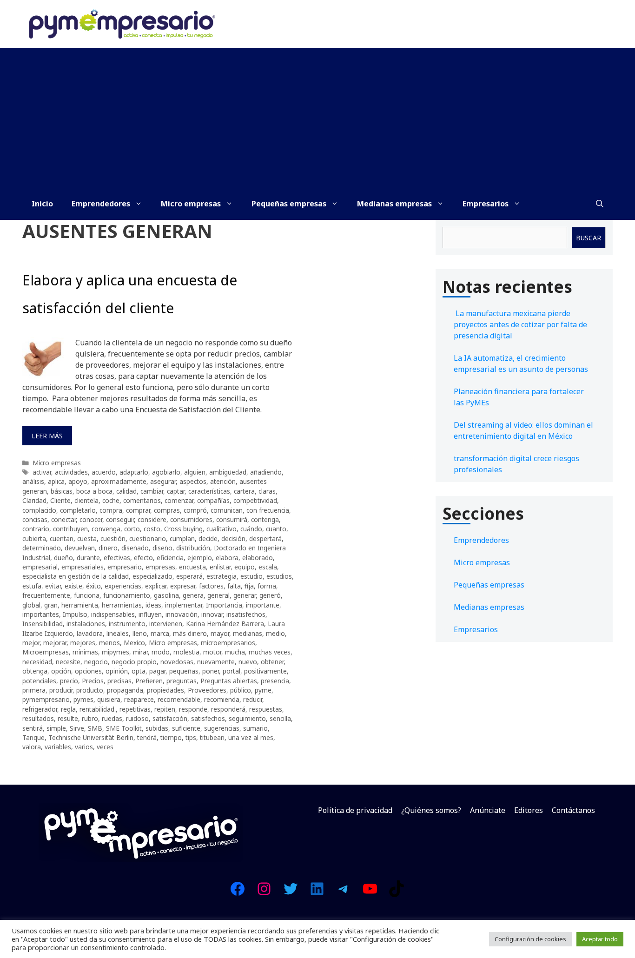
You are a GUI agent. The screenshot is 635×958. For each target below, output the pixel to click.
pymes (83, 699)
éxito (93, 585)
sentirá (32, 728)
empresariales (82, 566)
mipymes (115, 651)
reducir (252, 699)
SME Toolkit (124, 728)
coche (110, 500)
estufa (31, 585)
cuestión (113, 538)
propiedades (165, 690)
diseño (162, 547)
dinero (108, 547)
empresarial (40, 566)
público (240, 690)
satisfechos (208, 718)
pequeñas (183, 671)
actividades (71, 472)
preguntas (181, 680)
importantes (40, 614)
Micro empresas (191, 203)
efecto (143, 557)
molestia (186, 651)
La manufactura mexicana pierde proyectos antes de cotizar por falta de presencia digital (520, 324)
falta (234, 585)
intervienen (165, 623)
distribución (193, 547)
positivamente (265, 671)
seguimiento (247, 718)
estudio (251, 576)
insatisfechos (245, 614)
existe (73, 585)
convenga (106, 528)
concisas (34, 519)
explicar (155, 585)
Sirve (77, 728)
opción (61, 671)
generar (244, 595)
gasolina (166, 595)
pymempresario (46, 699)
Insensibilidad (42, 623)
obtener (272, 661)
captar (176, 491)
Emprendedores (101, 203)
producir (61, 690)
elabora (227, 557)
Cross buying (183, 528)
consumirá (231, 519)
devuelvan (80, 547)
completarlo (78, 510)
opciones (88, 671)
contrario (35, 528)
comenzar (179, 500)
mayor (220, 633)
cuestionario (147, 538)
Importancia (224, 605)
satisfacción (169, 718)
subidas (157, 728)
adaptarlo (133, 472)
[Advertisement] (317, 118)
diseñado (135, 547)
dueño (63, 557)
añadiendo (266, 472)
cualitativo (221, 528)
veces (105, 746)
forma (267, 585)
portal (231, 671)
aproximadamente (118, 481)
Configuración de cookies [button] (530, 939)
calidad (126, 491)
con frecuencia (267, 510)
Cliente (60, 500)
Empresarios (486, 203)
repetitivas (135, 709)
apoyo (77, 481)
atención (223, 481)
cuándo (251, 528)
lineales (117, 633)
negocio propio (134, 661)
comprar (138, 510)
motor (212, 651)
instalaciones (85, 623)
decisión (233, 538)
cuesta (87, 538)
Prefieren (149, 680)
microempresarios (228, 642)
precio (69, 680)
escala (267, 566)
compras (167, 510)
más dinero (190, 633)
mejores (82, 642)
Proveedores (207, 690)
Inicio (42, 203)
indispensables (113, 614)
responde (193, 709)
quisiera (108, 699)
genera (193, 595)
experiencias (123, 585)
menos (109, 642)
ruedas (112, 718)
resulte (68, 718)
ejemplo (199, 557)
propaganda (125, 690)
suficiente (186, 728)
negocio (96, 661)
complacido (39, 510)
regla (68, 709)
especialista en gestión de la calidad (75, 576)
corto (132, 528)
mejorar (54, 642)
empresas (160, 566)
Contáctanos (573, 810)
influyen (150, 614)
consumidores (191, 519)
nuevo (247, 661)
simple (56, 728)
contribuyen (70, 528)
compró (195, 510)
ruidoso (137, 718)
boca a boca (94, 491)
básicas (62, 491)
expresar (182, 585)
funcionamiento (126, 595)
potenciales (39, 680)
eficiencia (170, 557)
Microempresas (45, 651)
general (218, 595)
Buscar (588, 237)
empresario (124, 566)
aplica (56, 481)
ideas (153, 605)
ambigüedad (227, 472)
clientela (86, 500)
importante (262, 605)
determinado (41, 547)
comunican (227, 510)
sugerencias (221, 728)
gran (51, 605)
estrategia (221, 576)
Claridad (34, 500)
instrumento (127, 623)
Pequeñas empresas (288, 203)
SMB (95, 728)
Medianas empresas (394, 203)
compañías (213, 500)
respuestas (265, 709)
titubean (212, 737)
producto (89, 690)
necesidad (37, 661)
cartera (244, 491)
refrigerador (39, 709)
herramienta (79, 605)
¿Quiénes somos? (431, 810)
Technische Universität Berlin (90, 737)
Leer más (47, 435)
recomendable (179, 699)
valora (31, 746)
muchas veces (270, 651)
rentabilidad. (97, 709)
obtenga (34, 671)
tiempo (171, 737)
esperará (189, 576)
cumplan (182, 538)
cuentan (61, 538)
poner (210, 671)
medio (275, 633)
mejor (31, 642)
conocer (90, 519)
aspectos (192, 481)
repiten (164, 709)
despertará (265, 538)
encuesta (192, 566)
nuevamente (216, 661)
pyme (263, 690)
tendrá (147, 737)
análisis (33, 481)
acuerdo (104, 472)
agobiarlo (166, 472)
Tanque (33, 737)
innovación (181, 614)
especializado (152, 576)
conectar (63, 519)
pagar (157, 671)
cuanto (276, 528)
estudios (279, 576)
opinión (117, 671)
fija (249, 585)
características (209, 491)
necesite (68, 661)
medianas (247, 633)
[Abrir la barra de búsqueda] (600, 203)
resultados (38, 718)
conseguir (120, 519)
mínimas (85, 651)
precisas (119, 680)
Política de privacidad (355, 810)
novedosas (176, 661)
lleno (139, 633)
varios (84, 746)
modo (161, 651)
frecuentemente (46, 595)
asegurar (163, 481)
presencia (275, 680)
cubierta (34, 538)
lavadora (90, 633)
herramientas (122, 605)
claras (267, 491)
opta (139, 671)
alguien (194, 472)
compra (110, 510)
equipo (244, 566)
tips (190, 737)
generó (270, 595)
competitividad (255, 500)
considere (152, 519)
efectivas (117, 557)
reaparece (139, 699)
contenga (265, 519)
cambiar (151, 491)
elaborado (257, 557)
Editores (528, 810)
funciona (86, 595)
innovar (212, 614)
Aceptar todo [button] (600, 939)
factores (211, 585)
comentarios (142, 500)
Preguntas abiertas (228, 680)
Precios (93, 680)
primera (34, 690)
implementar (183, 605)
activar (42, 472)
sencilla (280, 718)
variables (58, 746)
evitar (53, 585)
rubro (90, 718)
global (31, 605)
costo (152, 528)
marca (160, 633)
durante (88, 557)
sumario (255, 728)
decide (208, 538)
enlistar (220, 566)
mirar (140, 651)
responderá (228, 709)
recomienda (221, 699)
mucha (235, 651)
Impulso (75, 614)
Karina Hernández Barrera (225, 623)
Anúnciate (487, 810)
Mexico (134, 642)
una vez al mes (250, 737)
